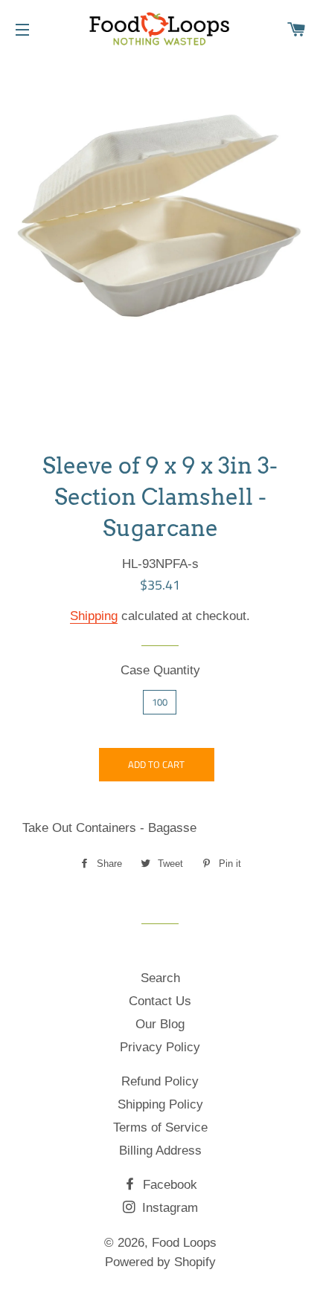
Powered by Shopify (160, 1262)
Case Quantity (160, 670)
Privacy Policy (160, 1047)
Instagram (168, 1208)
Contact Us (160, 1001)
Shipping (94, 616)
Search (160, 978)
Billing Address (160, 1150)
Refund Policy (160, 1081)
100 (159, 701)
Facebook (168, 1185)
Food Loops (184, 1243)
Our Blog (160, 1024)
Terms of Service (160, 1127)
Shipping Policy (160, 1104)
